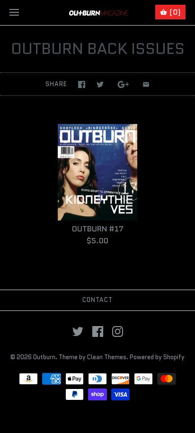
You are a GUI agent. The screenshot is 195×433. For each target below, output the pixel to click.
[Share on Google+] (123, 84)
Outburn (44, 357)
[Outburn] (98, 12)
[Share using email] (146, 84)
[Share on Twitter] (100, 84)
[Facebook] (97, 331)
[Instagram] (117, 331)
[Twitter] (77, 331)
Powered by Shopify (157, 357)
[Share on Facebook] (81, 84)
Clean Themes (106, 357)
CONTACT (97, 299)
